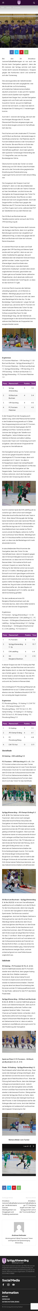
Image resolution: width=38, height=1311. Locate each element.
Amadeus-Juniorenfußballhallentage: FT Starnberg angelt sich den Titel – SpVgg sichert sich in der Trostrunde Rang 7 (27, 1206)
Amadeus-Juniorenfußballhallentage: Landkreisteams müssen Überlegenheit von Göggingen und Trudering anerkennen (10, 1207)
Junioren (8, 7)
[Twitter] (16, 52)
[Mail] (14, 1285)
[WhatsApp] (26, 52)
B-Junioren (16, 7)
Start (2, 7)
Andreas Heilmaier (19, 1235)
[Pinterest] (21, 52)
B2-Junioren (20, 27)
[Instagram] (8, 1285)
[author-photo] (19, 1232)
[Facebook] (12, 52)
